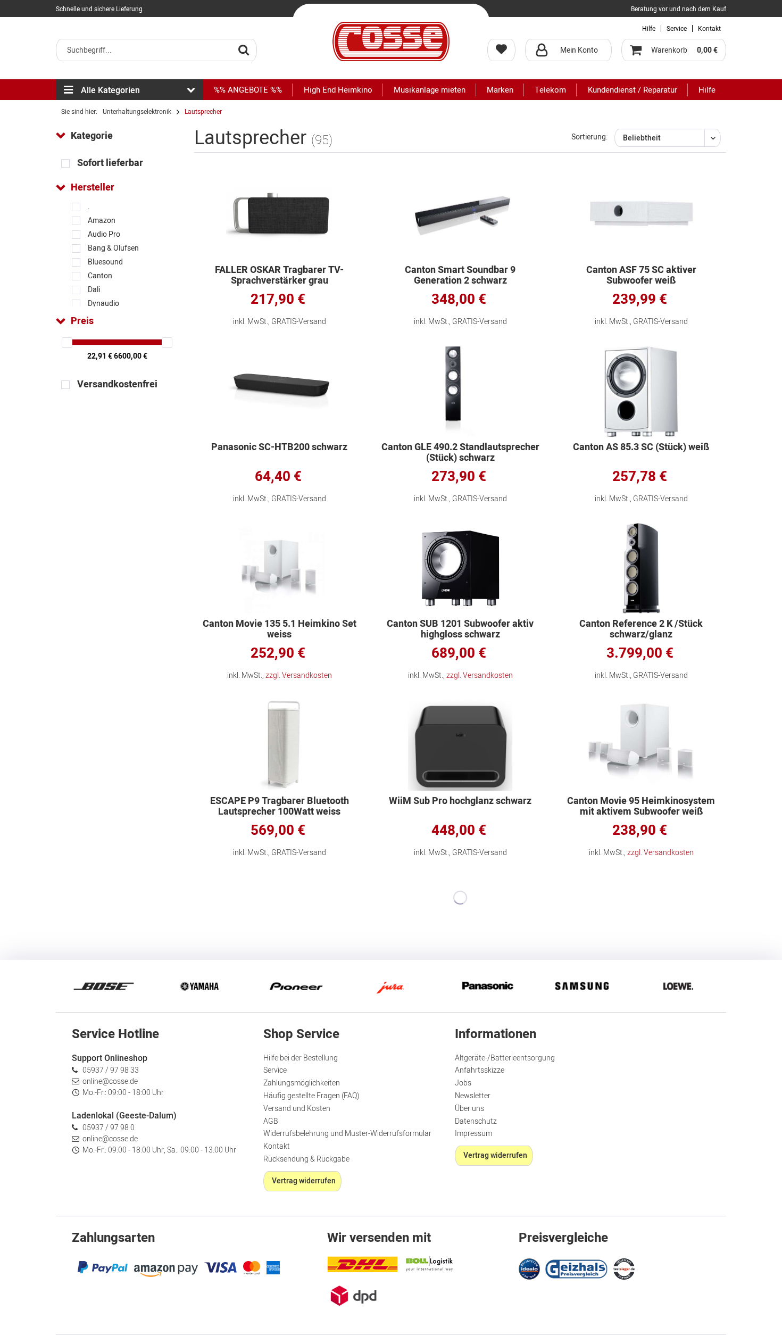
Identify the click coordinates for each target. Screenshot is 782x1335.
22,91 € (100, 356)
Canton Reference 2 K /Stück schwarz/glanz (641, 629)
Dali (94, 289)
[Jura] (391, 986)
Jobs (463, 1083)
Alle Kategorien (110, 90)
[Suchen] (243, 49)
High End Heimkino (338, 90)
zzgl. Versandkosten (298, 675)
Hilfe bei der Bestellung (300, 1058)
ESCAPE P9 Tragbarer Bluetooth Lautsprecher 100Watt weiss (279, 806)
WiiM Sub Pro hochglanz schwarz (460, 802)
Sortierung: (589, 137)
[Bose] (103, 986)
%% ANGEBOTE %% (248, 90)
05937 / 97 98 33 (110, 1070)
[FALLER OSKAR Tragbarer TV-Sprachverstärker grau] (279, 214)
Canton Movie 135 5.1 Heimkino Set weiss (279, 629)
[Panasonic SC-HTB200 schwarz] (279, 391)
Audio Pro (104, 234)
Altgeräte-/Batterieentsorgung (505, 1058)
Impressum (473, 1133)
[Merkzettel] (501, 50)
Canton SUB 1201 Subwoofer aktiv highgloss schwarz (460, 629)
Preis (82, 321)
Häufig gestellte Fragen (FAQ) (311, 1095)
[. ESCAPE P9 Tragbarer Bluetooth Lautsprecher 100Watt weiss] (279, 745)
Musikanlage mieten (429, 90)
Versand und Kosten (296, 1108)
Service (677, 29)
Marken (500, 90)
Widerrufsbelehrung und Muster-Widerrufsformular (347, 1133)
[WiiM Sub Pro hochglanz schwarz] (460, 745)
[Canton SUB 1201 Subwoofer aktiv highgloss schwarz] (460, 568)
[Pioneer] (295, 986)
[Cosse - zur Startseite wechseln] (391, 41)
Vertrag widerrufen (304, 1181)
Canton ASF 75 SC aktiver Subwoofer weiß (641, 275)
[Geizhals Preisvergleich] (577, 1268)
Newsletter (472, 1095)
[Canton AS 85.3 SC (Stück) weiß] (641, 391)
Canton (100, 275)
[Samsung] (582, 986)
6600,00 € (130, 356)
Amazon (101, 220)
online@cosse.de (110, 1081)
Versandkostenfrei (117, 384)
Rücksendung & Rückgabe (306, 1159)
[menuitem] (156, 50)
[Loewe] (678, 986)
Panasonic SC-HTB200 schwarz (279, 448)
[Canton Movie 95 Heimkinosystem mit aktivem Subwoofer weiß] (641, 745)
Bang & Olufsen (113, 248)
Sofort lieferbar (110, 163)
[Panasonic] (487, 986)
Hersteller (92, 187)
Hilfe (648, 29)
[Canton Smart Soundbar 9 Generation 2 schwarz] (460, 214)
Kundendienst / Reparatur (632, 90)
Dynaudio (103, 303)
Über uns (469, 1108)
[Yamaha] (199, 986)
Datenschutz (476, 1121)
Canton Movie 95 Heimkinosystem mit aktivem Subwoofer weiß (641, 806)
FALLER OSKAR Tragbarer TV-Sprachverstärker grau (279, 275)
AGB (270, 1121)
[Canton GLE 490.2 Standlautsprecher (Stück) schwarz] (460, 391)
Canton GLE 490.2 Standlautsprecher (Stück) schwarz (460, 452)
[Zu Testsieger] (624, 1269)
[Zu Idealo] (531, 1268)
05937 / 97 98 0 (108, 1127)
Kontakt (709, 29)
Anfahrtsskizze (479, 1070)
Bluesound (105, 262)
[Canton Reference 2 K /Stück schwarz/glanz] (641, 568)
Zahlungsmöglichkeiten (301, 1083)
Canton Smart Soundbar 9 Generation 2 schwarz (460, 275)
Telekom (550, 90)
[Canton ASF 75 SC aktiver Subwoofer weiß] (641, 214)
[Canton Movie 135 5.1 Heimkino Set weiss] (279, 568)
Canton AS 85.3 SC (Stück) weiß (641, 448)
